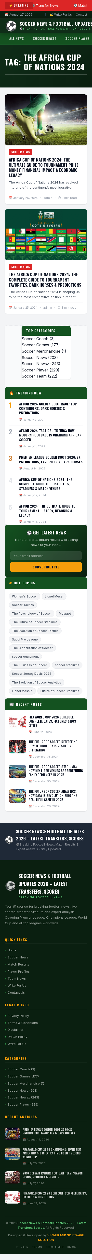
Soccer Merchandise (41, 351)
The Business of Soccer (29, 665)
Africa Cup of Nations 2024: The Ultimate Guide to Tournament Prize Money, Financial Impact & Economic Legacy (44, 167)
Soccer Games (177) (23, 1076)
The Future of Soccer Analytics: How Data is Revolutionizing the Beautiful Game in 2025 (52, 795)
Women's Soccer (24, 596)
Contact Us (16, 992)
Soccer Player (35, 370)
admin (47, 198)
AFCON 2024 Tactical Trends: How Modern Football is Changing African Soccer (50, 435)
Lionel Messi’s (22, 691)
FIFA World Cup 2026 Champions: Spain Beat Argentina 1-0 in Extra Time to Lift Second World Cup (52, 1153)
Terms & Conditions (23, 1023)
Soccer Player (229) (23, 1104)
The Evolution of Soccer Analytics (36, 682)
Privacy (22, 1247)
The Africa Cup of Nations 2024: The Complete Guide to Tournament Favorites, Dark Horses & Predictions (45, 279)
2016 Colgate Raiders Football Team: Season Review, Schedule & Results (53, 1175)
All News (16, 38)
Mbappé (65, 613)
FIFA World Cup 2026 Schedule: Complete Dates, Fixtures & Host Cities (53, 721)
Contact (81, 14)
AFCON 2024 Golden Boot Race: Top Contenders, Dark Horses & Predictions (48, 408)
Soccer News (20, 152)
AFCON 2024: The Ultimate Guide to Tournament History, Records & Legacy (47, 510)
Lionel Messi (54, 596)
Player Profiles (19, 971)
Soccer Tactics (23, 605)
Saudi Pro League (25, 639)
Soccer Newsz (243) (23, 1097)
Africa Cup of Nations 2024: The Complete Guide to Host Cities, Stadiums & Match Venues (45, 484)
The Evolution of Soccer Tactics (35, 631)
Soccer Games (35, 344)
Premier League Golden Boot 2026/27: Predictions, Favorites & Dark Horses (51, 459)
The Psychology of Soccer (31, 613)
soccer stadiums (67, 665)
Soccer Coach (35, 338)
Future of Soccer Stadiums (59, 691)
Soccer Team (34, 376)
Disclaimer (16, 1030)
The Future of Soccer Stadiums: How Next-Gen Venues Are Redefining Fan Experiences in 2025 (55, 770)
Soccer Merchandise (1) (26, 1083)
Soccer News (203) (22, 1090)
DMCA (71, 1247)
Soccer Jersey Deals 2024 (31, 673)
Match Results (18, 964)
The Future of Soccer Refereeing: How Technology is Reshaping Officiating (53, 745)
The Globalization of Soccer (32, 648)
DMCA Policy (17, 1037)
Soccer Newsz (44, 38)
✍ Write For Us (61, 14)
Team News (17, 978)
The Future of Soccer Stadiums (34, 622)
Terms (37, 1247)
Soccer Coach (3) (21, 1069)
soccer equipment (25, 656)
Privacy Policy (18, 1016)
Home (12, 950)
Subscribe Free (46, 567)
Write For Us (17, 985)
